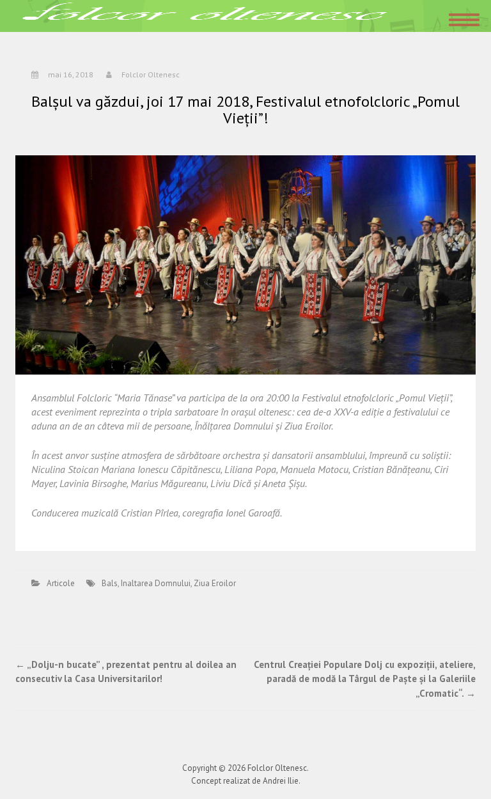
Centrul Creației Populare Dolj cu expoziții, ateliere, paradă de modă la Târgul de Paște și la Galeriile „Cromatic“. (365, 678)
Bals (110, 583)
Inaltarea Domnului (156, 583)
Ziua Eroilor (215, 583)
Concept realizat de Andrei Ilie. (245, 780)
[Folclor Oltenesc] (205, 15)
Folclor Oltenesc (150, 74)
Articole (61, 583)
